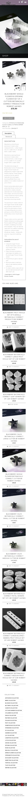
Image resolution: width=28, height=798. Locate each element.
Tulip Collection (10, 765)
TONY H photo (12, 795)
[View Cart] (22, 2)
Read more (14, 404)
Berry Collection (10, 700)
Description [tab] (8, 133)
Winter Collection (10, 767)
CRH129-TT (14, 128)
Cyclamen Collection (11, 713)
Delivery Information (20, 795)
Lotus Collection (10, 740)
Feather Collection (11, 718)
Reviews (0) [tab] (9, 136)
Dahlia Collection (10, 715)
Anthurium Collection (12, 698)
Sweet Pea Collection (11, 760)
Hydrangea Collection (12, 727)
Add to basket (8, 118)
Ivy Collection (9, 730)
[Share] (19, 2)
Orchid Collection (10, 742)
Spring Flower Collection (13, 752)
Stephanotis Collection (12, 755)
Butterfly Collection (11, 705)
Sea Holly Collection (11, 750)
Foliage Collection (11, 720)
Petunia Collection (11, 745)
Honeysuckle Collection (12, 725)
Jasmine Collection (11, 732)
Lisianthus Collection (11, 737)
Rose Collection (10, 747)
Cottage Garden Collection (13, 710)
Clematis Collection (11, 708)
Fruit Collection (10, 722)
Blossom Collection (11, 703)
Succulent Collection (11, 757)
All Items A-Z (13, 123)
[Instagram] (14, 792)
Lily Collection (9, 735)
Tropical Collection (11, 762)
